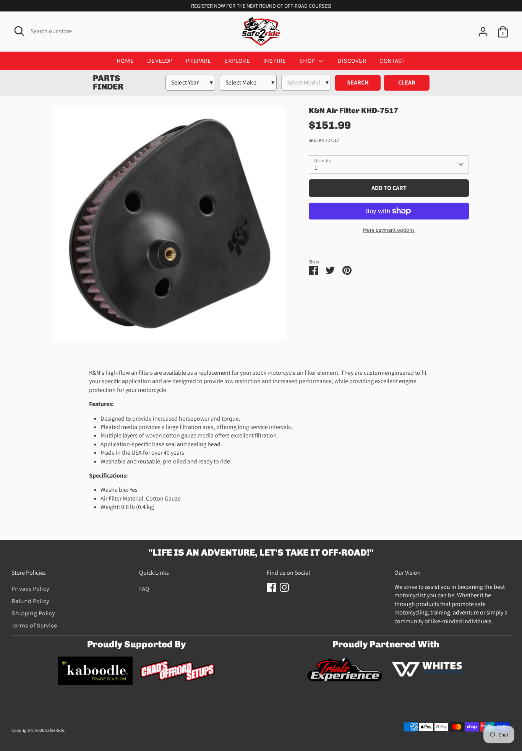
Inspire (274, 60)
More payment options (389, 229)
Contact (392, 60)
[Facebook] (271, 587)
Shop (308, 60)
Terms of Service (34, 625)
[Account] (483, 31)
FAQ (144, 588)
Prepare (198, 60)
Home (125, 60)
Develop (160, 60)
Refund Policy (30, 601)
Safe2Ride (54, 730)
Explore (237, 60)
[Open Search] (19, 31)
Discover (351, 60)
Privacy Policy (30, 588)
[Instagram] (284, 587)
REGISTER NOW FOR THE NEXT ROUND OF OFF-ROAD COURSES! (261, 5)
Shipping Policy (33, 613)
